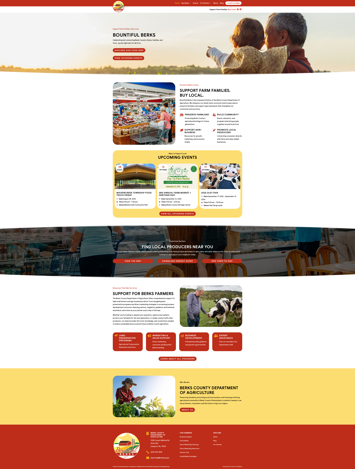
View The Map (133, 261)
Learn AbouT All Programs (177, 359)
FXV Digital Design (164, 466)
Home (177, 3)
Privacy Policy (226, 466)
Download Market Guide (177, 261)
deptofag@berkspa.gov (160, 458)
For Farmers (204, 3)
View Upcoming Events (128, 58)
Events (195, 3)
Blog (222, 3)
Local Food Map (233, 3)
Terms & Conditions (236, 466)
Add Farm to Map (222, 261)
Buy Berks (185, 3)
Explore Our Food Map (129, 50)
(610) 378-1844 (156, 452)
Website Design (152, 466)
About (215, 3)
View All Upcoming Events (177, 214)
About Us (187, 410)
